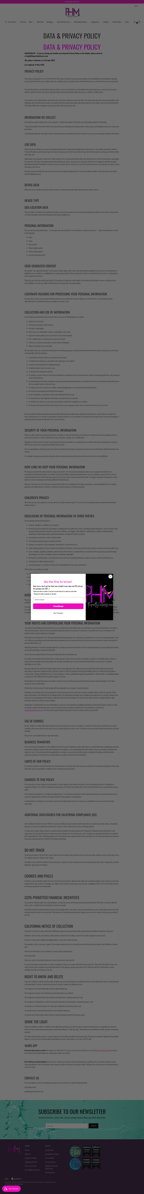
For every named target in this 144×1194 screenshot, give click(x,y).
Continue (58, 606)
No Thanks (58, 613)
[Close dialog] (110, 576)
